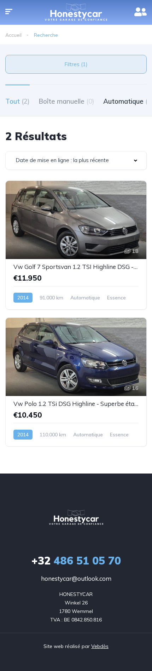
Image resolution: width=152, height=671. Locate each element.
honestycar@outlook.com (76, 578)
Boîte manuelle (66, 101)
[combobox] (76, 160)
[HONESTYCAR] (76, 517)
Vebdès (100, 646)
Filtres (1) (76, 64)
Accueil (13, 35)
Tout (17, 101)
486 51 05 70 (76, 560)
